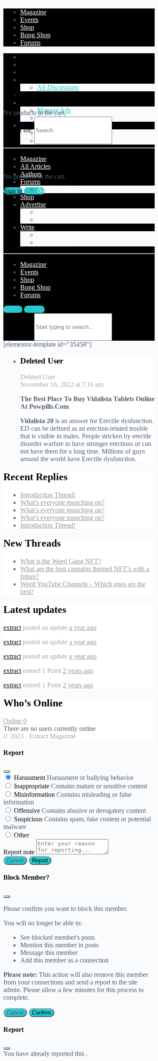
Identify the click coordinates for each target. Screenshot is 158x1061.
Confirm (41, 1012)
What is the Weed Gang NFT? (60, 561)
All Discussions (58, 87)
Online (15, 721)
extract (12, 627)
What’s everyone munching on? (62, 502)
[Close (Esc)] (6, 771)
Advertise (33, 102)
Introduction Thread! (47, 494)
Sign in (12, 190)
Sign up (34, 190)
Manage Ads (54, 212)
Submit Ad (51, 219)
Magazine (33, 56)
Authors (31, 72)
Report (40, 860)
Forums (30, 79)
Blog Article (53, 234)
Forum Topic (54, 242)
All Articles (35, 64)
